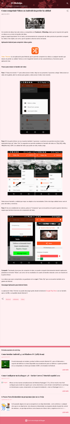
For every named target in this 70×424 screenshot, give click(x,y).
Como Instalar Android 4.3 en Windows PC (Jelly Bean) (22, 354)
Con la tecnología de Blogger (36, 420)
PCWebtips (16, 3)
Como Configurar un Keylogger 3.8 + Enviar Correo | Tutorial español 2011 (30, 376)
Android (8, 299)
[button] (67, 11)
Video (22, 299)
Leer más (65, 370)
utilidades (16, 299)
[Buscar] (67, 3)
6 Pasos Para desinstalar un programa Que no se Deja (22, 397)
